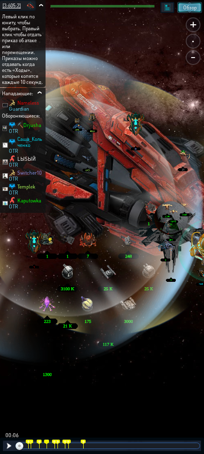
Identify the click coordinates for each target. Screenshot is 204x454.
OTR (13, 131)
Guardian (19, 109)
